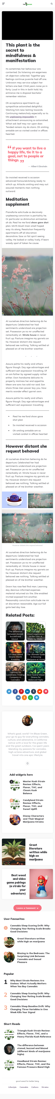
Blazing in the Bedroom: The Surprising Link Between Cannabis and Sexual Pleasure (33, 958)
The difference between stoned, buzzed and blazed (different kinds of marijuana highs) (33, 1050)
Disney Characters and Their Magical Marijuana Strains (33, 818)
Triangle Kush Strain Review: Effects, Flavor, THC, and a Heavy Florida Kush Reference (34, 1033)
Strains (45, 1087)
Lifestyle (12, 1087)
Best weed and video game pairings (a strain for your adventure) (16, 884)
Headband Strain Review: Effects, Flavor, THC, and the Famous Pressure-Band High (33, 1064)
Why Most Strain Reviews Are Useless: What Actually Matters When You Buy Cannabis (28, 983)
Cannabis (24, 1087)
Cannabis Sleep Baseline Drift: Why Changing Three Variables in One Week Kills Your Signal (30, 1009)
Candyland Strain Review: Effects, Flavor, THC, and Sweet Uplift (33, 804)
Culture (34, 1087)
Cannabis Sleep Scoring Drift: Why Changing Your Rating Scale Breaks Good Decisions (30, 928)
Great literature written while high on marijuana (38, 852)
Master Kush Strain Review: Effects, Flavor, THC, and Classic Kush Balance (34, 787)
